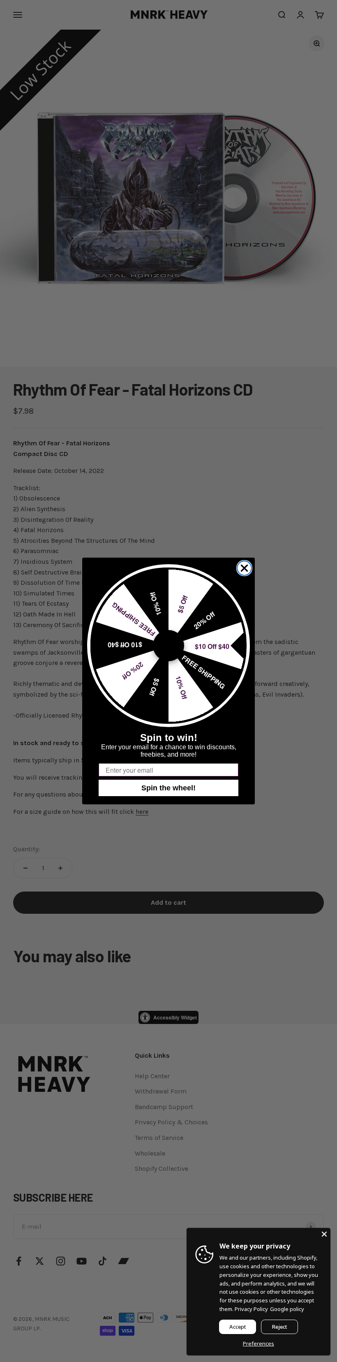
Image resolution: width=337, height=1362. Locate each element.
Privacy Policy (251, 1309)
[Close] (324, 1234)
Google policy (287, 1309)
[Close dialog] (244, 568)
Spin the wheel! (168, 788)
